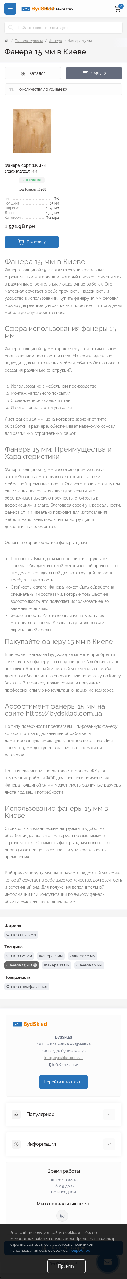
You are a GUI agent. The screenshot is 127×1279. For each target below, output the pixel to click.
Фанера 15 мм (19, 965)
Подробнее (79, 1250)
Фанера (55, 41)
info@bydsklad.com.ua (63, 1058)
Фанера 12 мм (56, 965)
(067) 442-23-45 (59, 9)
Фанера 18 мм (82, 956)
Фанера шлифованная (26, 986)
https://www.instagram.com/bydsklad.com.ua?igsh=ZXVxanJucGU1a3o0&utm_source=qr (62, 1216)
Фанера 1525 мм (21, 934)
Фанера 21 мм (19, 956)
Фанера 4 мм (51, 956)
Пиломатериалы (29, 41)
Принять (66, 1266)
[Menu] (10, 9)
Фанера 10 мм (89, 965)
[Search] (10, 28)
